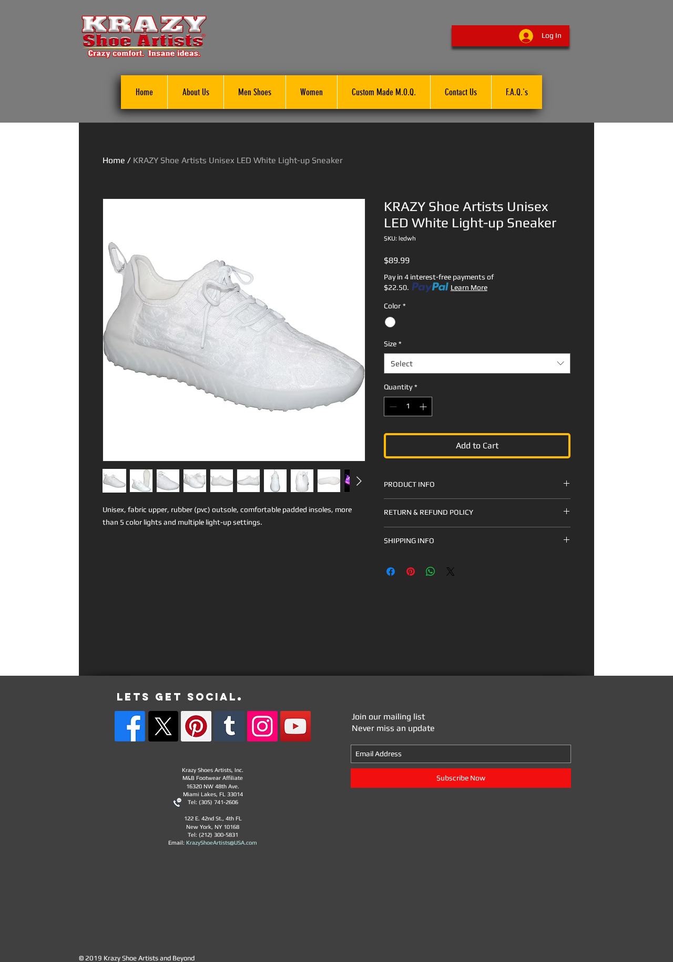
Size (393, 343)
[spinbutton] (408, 406)
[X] (163, 726)
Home (114, 160)
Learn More (469, 287)
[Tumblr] (229, 726)
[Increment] (424, 406)
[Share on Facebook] (390, 571)
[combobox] (477, 363)
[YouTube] (295, 726)
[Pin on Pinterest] (410, 571)
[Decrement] (392, 406)
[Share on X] (450, 571)
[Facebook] (130, 726)
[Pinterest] (196, 726)
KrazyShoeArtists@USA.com (221, 842)
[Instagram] (262, 726)
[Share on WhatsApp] (430, 571)
